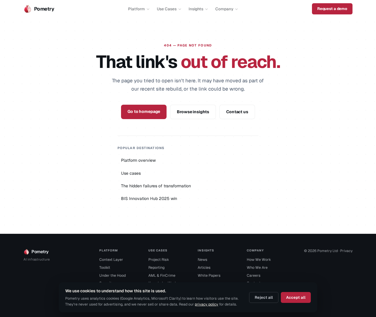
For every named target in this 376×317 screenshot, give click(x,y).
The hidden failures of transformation (156, 185)
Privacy (346, 250)
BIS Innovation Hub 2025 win (149, 198)
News (202, 259)
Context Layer (111, 259)
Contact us (237, 111)
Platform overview (138, 160)
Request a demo (332, 8)
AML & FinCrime (161, 275)
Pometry (44, 9)
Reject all (264, 297)
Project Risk (158, 259)
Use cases (131, 173)
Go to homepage (143, 111)
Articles (204, 267)
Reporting (156, 267)
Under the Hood (112, 275)
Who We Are (257, 267)
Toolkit (104, 267)
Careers (254, 275)
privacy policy (206, 304)
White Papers (209, 275)
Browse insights (193, 111)
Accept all (296, 297)
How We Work (259, 259)
